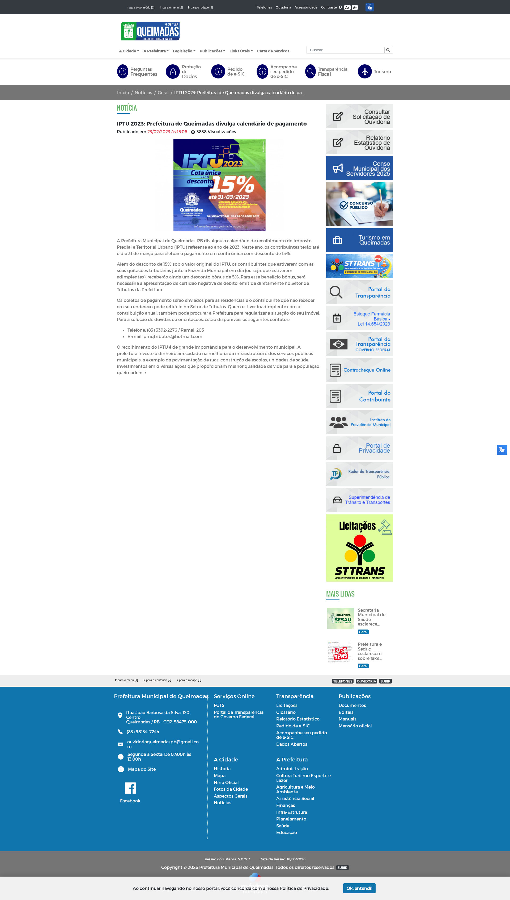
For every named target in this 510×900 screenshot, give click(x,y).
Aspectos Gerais (231, 795)
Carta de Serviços (273, 51)
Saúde (282, 825)
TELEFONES (342, 681)
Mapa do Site (142, 769)
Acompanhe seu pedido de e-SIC (301, 735)
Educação (286, 832)
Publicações (211, 51)
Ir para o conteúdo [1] (140, 7)
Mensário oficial (355, 725)
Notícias (143, 92)
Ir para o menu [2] (171, 7)
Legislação (182, 51)
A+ (347, 7)
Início (123, 92)
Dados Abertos (291, 744)
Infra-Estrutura (291, 812)
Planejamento (291, 818)
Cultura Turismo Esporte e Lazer (303, 778)
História (222, 768)
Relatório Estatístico (298, 718)
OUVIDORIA (366, 681)
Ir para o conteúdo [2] (157, 680)
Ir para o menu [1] (126, 680)
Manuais (347, 718)
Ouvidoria (283, 7)
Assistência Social (295, 798)
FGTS (219, 705)
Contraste (329, 7)
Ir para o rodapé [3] (200, 7)
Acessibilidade (306, 7)
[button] (387, 50)
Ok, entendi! (359, 888)
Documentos (352, 705)
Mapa (220, 775)
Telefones (264, 7)
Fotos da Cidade (231, 788)
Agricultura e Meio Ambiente (295, 789)
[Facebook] (130, 788)
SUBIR (385, 681)
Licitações (287, 705)
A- (354, 7)
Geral (163, 92)
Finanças (285, 805)
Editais (346, 712)
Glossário (286, 712)
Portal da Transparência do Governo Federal (239, 714)
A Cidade (127, 51)
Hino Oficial (226, 782)
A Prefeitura (154, 51)
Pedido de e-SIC (293, 725)
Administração (292, 768)
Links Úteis (240, 51)
